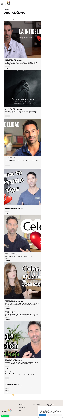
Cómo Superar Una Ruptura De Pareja (14, 208)
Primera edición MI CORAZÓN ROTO (13, 109)
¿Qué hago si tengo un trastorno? (13, 373)
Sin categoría (6, 9)
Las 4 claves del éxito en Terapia (12, 312)
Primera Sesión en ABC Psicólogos (13, 360)
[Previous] (5, 395)
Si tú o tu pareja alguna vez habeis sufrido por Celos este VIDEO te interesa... (19, 256)
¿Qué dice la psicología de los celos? (14, 301)
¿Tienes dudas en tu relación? (12, 384)
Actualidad (7, 211)
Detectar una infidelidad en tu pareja (13, 60)
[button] (61, 407)
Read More (7, 68)
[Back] (2, 52)
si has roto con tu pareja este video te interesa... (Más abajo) (16, 209)
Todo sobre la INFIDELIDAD (11, 159)
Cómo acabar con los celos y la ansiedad (14, 255)
